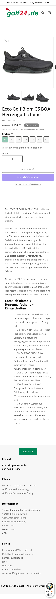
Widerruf (28, 451)
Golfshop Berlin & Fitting (15, 489)
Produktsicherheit (11, 569)
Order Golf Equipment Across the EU (21, 573)
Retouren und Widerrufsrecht (17, 550)
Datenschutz (8, 529)
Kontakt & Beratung (12, 557)
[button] (6, 14)
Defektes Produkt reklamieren (18, 553)
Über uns (7, 565)
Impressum (8, 525)
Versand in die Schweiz (14, 513)
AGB (4, 533)
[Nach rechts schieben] (53, 98)
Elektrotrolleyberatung (14, 521)
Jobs (4, 561)
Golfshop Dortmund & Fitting (17, 493)
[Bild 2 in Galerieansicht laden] (27, 97)
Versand (16, 129)
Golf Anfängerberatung (14, 517)
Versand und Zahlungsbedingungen (21, 509)
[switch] (49, 594)
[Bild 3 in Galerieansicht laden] (42, 97)
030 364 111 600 (11, 469)
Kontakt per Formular (15, 465)
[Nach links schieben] (3, 98)
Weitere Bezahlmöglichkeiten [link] (28, 184)
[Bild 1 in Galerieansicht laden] (13, 97)
